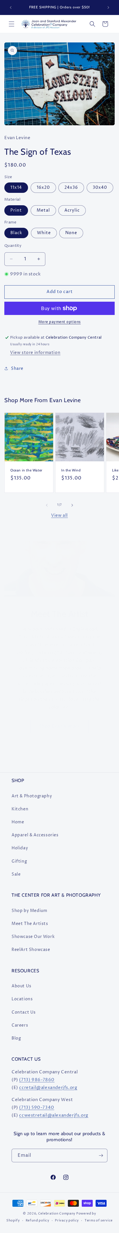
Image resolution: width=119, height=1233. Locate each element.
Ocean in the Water (26, 470)
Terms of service (99, 1220)
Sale (16, 874)
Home (18, 822)
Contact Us (24, 1012)
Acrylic (72, 210)
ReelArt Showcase (31, 949)
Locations (22, 999)
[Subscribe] (100, 1155)
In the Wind (71, 470)
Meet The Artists (30, 923)
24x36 (71, 187)
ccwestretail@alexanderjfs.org (53, 1115)
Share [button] (17, 368)
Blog (16, 1038)
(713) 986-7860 (36, 1080)
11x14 (16, 187)
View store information (35, 352)
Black (16, 233)
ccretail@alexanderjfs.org (48, 1088)
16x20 (43, 187)
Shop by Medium (29, 910)
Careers (20, 1025)
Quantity (12, 245)
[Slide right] (72, 505)
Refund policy (37, 1220)
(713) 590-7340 (36, 1108)
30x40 (100, 187)
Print (16, 210)
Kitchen (20, 809)
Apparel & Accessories (35, 835)
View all (59, 515)
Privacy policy (67, 1220)
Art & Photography (32, 796)
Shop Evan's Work (59, 726)
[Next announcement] (108, 7)
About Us (21, 986)
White (44, 233)
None (71, 233)
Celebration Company (56, 1213)
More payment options (59, 322)
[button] (11, 24)
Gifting (19, 861)
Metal (43, 210)
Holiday (20, 848)
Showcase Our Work (33, 936)
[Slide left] (46, 505)
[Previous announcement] (10, 7)
